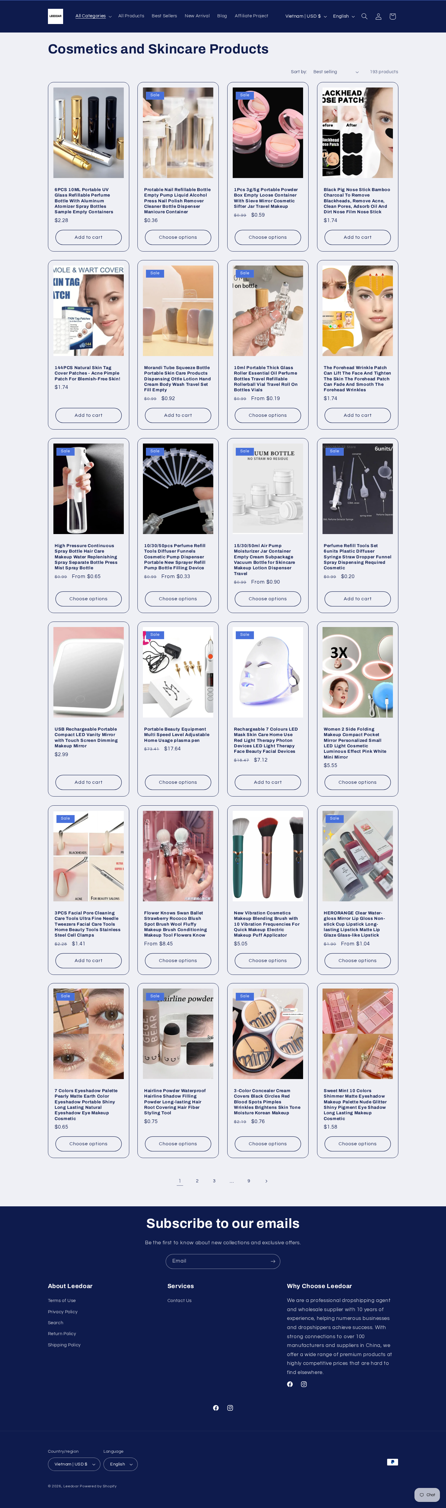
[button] (93, 16)
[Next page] (266, 1181)
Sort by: (299, 72)
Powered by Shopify (98, 1486)
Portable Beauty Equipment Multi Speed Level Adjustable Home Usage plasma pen (176, 735)
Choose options (178, 237)
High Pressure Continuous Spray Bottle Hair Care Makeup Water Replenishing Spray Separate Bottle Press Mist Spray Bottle (86, 557)
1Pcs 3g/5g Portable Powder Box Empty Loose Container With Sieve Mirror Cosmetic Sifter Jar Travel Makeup (266, 198)
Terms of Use (62, 1300)
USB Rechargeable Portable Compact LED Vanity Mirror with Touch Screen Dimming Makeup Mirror (86, 737)
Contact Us (179, 1300)
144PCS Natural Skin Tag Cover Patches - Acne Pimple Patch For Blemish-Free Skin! (87, 373)
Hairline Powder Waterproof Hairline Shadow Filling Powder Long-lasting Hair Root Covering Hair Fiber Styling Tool (175, 1102)
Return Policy (62, 1333)
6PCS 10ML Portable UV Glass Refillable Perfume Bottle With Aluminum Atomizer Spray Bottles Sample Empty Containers (84, 200)
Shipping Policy (64, 1345)
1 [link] (179, 1181)
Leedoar (71, 1486)
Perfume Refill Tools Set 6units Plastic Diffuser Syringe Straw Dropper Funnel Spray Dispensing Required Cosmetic (357, 557)
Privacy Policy (63, 1312)
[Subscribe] (273, 1261)
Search (55, 1323)
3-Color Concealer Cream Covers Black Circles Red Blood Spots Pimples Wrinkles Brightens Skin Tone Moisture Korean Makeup (267, 1102)
